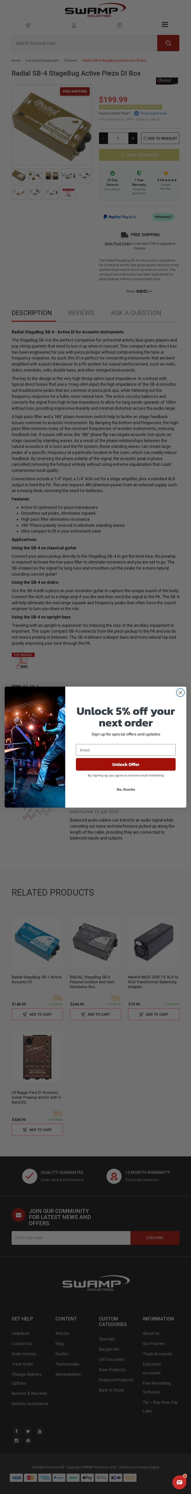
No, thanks (126, 789)
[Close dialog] (180, 692)
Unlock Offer (126, 764)
